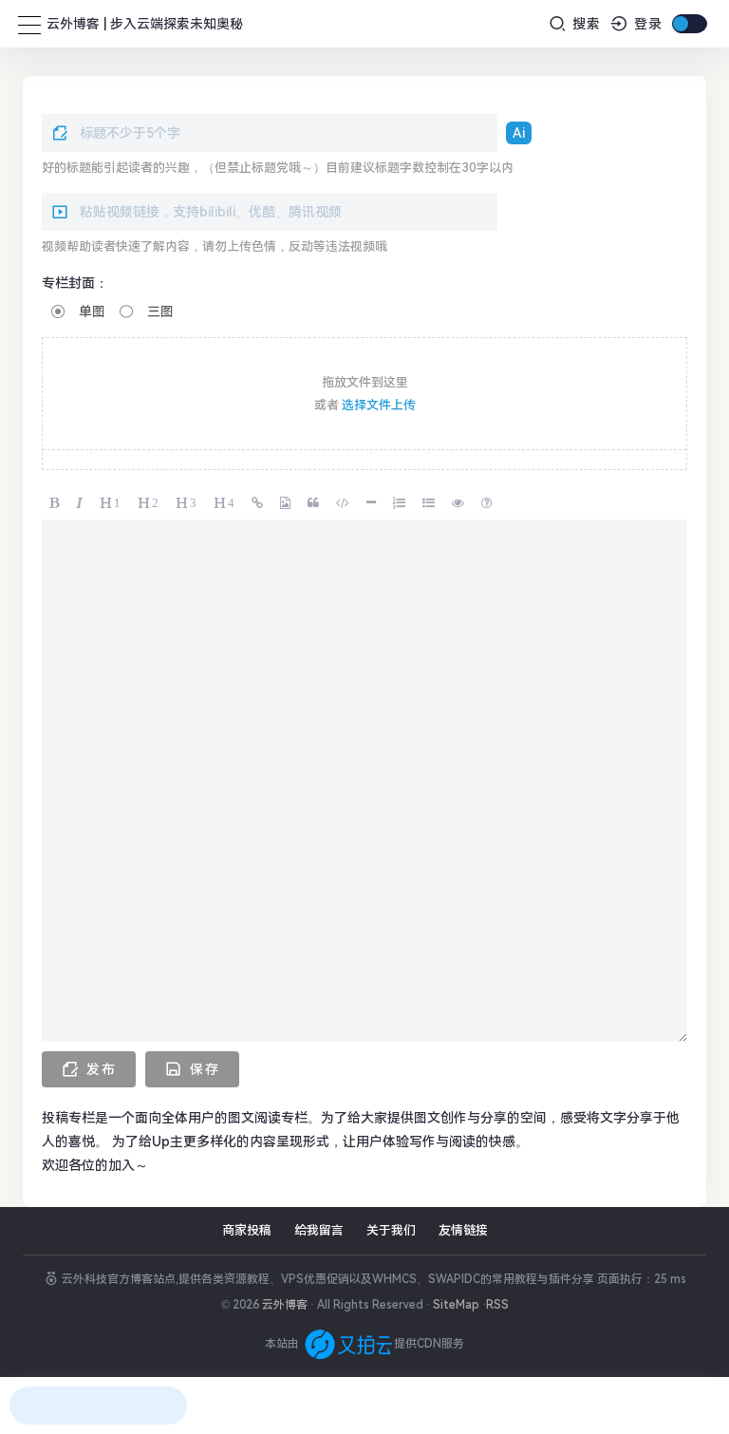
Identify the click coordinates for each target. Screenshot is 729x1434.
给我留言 (319, 1230)
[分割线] (372, 501)
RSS (497, 1304)
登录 (646, 23)
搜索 (584, 23)
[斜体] (80, 501)
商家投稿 (246, 1230)
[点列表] (429, 501)
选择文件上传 (379, 405)
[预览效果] (459, 501)
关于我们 (391, 1230)
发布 (99, 1069)
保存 (202, 1069)
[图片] (286, 501)
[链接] (258, 501)
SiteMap (456, 1304)
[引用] (314, 501)
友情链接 (463, 1230)
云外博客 (285, 1304)
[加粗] (55, 501)
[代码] (343, 501)
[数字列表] (400, 501)
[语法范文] (487, 501)
